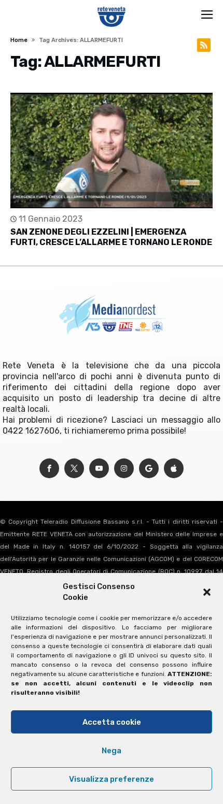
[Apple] (174, 468)
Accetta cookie (111, 722)
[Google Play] (149, 468)
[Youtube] (99, 468)
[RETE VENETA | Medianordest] (112, 6)
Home (18, 40)
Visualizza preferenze (111, 779)
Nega (111, 750)
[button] (207, 592)
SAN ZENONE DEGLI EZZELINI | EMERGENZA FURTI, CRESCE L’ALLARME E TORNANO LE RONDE (111, 237)
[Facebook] (49, 468)
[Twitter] (74, 468)
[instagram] (124, 468)
